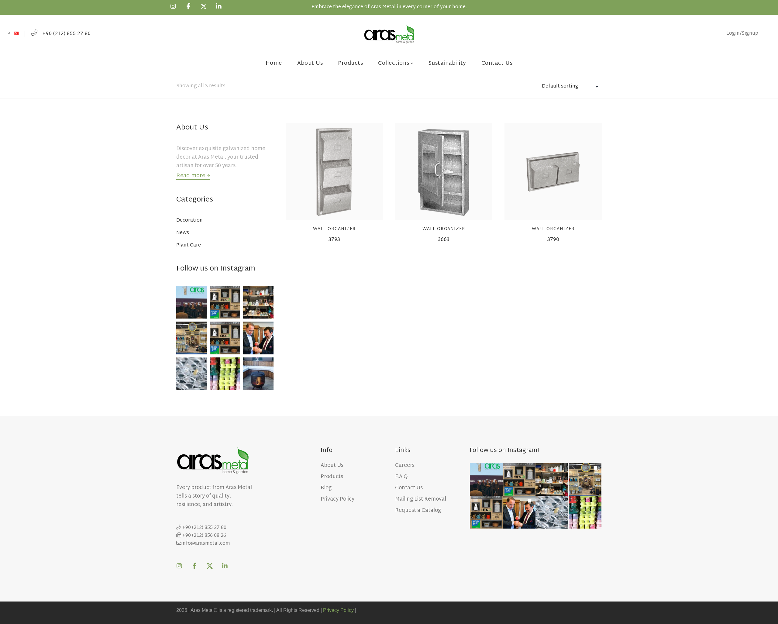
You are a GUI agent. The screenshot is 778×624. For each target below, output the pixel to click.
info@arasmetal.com (205, 543)
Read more (191, 176)
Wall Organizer (334, 229)
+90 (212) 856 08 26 (203, 535)
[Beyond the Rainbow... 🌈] (224, 372)
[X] (204, 6)
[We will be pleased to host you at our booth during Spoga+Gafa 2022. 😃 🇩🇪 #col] (224, 336)
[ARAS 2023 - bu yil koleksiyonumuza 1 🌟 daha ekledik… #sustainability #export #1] (191, 300)
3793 (334, 239)
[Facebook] (188, 6)
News (182, 233)
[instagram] (173, 6)
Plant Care (188, 246)
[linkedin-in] (219, 6)
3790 (553, 239)
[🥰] (224, 300)
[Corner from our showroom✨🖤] (258, 300)
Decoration (189, 221)
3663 (443, 239)
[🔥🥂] (258, 372)
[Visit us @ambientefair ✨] (191, 336)
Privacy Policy (338, 610)
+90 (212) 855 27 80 (66, 33)
